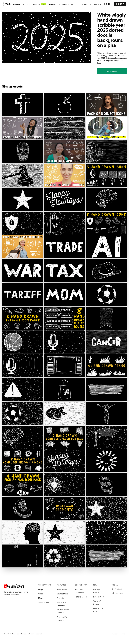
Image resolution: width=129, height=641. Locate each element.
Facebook (118, 589)
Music (40, 598)
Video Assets (62, 590)
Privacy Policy (98, 597)
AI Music (52, 4)
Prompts (60, 598)
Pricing (97, 4)
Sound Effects (62, 594)
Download (112, 71)
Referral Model (81, 597)
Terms (123, 634)
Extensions (83, 4)
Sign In (107, 4)
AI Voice (39, 4)
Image (40, 590)
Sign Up (120, 4)
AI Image (16, 4)
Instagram (119, 593)
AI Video (26, 4)
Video (40, 594)
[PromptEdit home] (7, 4)
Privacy (115, 634)
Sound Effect (43, 602)
